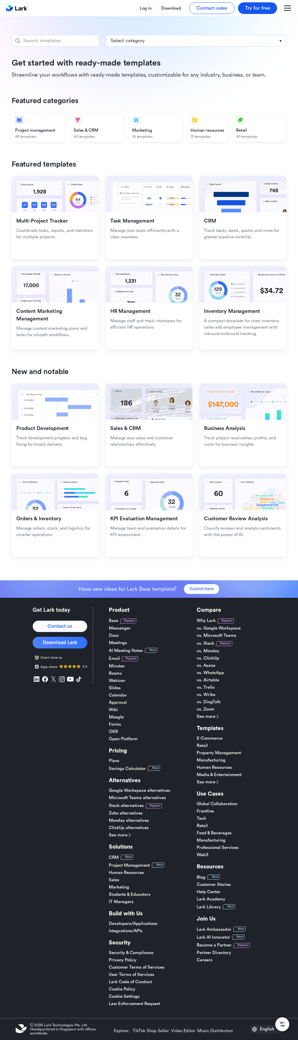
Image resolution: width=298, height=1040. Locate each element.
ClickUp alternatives (129, 827)
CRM (114, 857)
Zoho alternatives (126, 813)
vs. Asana (206, 665)
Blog (201, 877)
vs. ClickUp (208, 658)
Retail (202, 745)
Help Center (209, 891)
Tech (201, 818)
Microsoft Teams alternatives (137, 797)
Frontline (205, 811)
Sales (114, 879)
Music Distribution (215, 1031)
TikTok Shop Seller (151, 1031)
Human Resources (126, 872)
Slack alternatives (126, 805)
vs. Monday (208, 650)
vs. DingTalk (209, 701)
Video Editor (183, 1031)
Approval (118, 702)
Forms (115, 724)
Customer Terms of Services (136, 967)
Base (113, 620)
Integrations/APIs (126, 930)
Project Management (129, 865)
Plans (114, 760)
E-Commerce (210, 738)
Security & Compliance (131, 952)
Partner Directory (214, 952)
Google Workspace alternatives (139, 790)
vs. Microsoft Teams (216, 635)
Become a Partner (214, 945)
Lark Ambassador (214, 929)
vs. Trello (205, 687)
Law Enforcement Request (134, 1003)
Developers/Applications (133, 923)
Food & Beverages (214, 833)
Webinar (117, 680)
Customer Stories (214, 884)
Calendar (118, 695)
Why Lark (206, 620)
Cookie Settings (124, 996)
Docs (114, 635)
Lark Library (209, 907)
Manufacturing (211, 760)
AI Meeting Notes (126, 650)
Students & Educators (129, 894)
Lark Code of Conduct (130, 981)
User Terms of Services (131, 974)
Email (114, 658)
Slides (115, 687)
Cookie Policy (122, 989)
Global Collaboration (217, 803)
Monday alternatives (129, 820)
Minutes (117, 666)
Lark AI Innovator (213, 937)
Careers (204, 960)
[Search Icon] (55, 41)
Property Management (219, 752)
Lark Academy (211, 899)
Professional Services (218, 847)
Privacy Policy (122, 960)
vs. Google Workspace (219, 628)
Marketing (119, 887)
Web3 (202, 854)
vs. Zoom (205, 709)
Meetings (118, 642)
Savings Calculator (127, 768)
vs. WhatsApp (210, 672)
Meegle (116, 717)
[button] (196, 41)
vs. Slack (205, 643)
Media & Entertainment (219, 774)
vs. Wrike (206, 694)
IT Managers (121, 901)
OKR (113, 731)
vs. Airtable (208, 680)
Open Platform (123, 738)
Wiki (113, 709)
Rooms (115, 673)
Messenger (120, 628)
